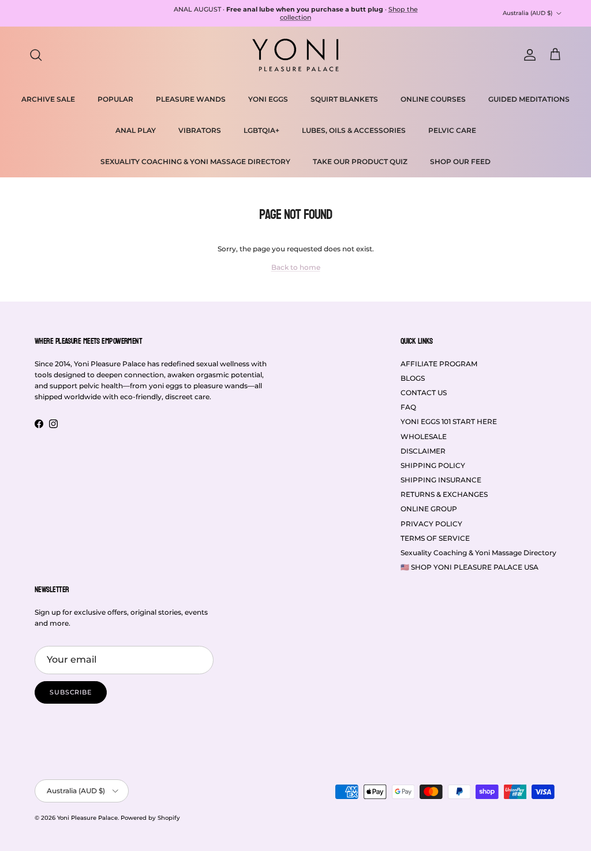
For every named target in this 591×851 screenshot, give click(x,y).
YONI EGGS (268, 99)
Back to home (295, 267)
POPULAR (115, 99)
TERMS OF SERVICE (435, 538)
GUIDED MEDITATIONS (529, 99)
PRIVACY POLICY (431, 523)
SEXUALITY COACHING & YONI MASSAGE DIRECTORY (195, 161)
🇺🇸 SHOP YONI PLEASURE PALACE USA (469, 567)
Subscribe (71, 692)
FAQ (408, 407)
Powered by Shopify (150, 818)
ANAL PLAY (135, 130)
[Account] (527, 55)
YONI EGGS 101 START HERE (449, 421)
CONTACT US (424, 392)
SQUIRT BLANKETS (344, 99)
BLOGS (413, 378)
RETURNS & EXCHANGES (444, 494)
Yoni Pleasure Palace (87, 818)
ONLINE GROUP (429, 508)
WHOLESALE (424, 436)
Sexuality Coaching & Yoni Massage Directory (478, 552)
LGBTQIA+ (261, 130)
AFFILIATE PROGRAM (439, 363)
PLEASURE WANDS (191, 99)
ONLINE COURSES (433, 99)
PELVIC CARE (452, 130)
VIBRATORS (199, 130)
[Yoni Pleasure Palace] (295, 55)
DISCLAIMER (423, 451)
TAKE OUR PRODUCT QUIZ (360, 161)
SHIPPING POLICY (433, 465)
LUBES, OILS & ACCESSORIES (354, 130)
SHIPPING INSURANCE (441, 479)
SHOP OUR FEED (460, 161)
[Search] (36, 55)
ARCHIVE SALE (48, 99)
